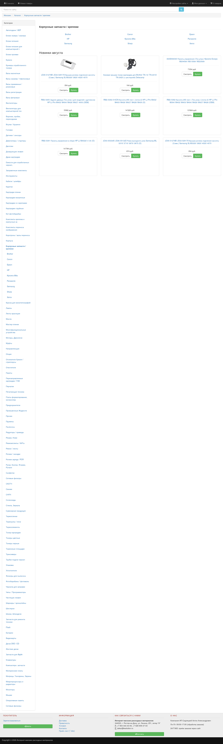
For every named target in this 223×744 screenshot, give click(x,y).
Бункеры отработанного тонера (16, 66)
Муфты (9, 343)
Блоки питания (12, 41)
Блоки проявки (12, 54)
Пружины (10, 421)
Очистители (11, 367)
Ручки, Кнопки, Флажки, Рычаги (16, 466)
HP (7, 270)
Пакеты (9, 373)
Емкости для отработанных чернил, (17, 163)
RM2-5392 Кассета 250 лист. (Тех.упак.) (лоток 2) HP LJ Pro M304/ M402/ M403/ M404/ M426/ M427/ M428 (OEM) (192, 101)
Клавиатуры (11, 660)
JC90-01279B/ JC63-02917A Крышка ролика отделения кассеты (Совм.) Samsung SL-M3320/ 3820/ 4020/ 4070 (68, 76)
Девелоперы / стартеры (16, 140)
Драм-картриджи (13, 157)
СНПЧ (8, 494)
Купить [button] (74, 90)
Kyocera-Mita (12, 275)
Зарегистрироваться (11, 720)
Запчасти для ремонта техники (15, 620)
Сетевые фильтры (13, 478)
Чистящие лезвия (13, 597)
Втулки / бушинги (13, 124)
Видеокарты (11, 638)
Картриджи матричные (15, 197)
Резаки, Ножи (11, 437)
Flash (8, 627)
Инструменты (11, 175)
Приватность (64, 723)
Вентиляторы (11, 103)
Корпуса (9, 240)
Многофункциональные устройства (16, 331)
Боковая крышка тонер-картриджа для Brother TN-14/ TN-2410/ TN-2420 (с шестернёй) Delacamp (130, 76)
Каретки (9, 186)
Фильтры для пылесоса (16, 576)
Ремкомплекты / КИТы (15, 443)
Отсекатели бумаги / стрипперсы (14, 360)
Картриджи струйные (15, 208)
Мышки (9, 695)
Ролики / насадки (13, 454)
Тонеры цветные (13, 538)
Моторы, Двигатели (14, 337)
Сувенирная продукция (16, 510)
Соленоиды (11, 500)
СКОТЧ (9, 483)
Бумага (9, 60)
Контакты (63, 728)
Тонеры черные (12, 543)
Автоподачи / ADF (13, 30)
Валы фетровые (13, 97)
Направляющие (12, 348)
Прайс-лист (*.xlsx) (67, 731)
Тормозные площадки (15, 548)
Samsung (10, 286)
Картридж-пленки (13, 192)
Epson (9, 264)
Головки (9, 129)
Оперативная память (15, 700)
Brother (9, 253)
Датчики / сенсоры (13, 135)
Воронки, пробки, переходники (13, 117)
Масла (8, 319)
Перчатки (10, 386)
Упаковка (10, 565)
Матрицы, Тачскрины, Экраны (18, 676)
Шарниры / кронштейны (16, 603)
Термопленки (11, 516)
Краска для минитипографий (18, 302)
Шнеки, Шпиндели (13, 614)
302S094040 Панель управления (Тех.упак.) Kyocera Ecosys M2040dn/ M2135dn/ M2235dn (192, 60)
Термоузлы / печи (13, 521)
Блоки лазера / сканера (16, 35)
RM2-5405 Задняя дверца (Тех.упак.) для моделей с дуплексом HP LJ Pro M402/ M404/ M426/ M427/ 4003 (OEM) (68, 101)
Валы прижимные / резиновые (14, 85)
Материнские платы (14, 670)
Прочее (9, 416)
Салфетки (10, 473)
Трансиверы (11, 554)
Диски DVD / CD (12, 643)
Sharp (9, 291)
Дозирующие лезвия (14, 151)
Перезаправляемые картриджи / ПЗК (14, 379)
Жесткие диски (12, 649)
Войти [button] (28, 726)
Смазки (9, 489)
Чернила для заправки (15, 586)
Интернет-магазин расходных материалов (35, 740)
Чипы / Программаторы (16, 592)
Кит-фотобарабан (13, 213)
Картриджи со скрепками (16, 203)
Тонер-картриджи (13, 532)
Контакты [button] (140, 734)
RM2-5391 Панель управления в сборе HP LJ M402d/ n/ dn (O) (68, 140)
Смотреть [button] (64, 90)
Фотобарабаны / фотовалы (17, 581)
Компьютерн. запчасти (15, 665)
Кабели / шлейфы (13, 181)
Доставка (63, 720)
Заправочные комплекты (16, 170)
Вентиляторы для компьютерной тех (14, 109)
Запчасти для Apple (14, 654)
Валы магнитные (13, 73)
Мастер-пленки (12, 324)
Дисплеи (9, 146)
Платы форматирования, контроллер (16, 398)
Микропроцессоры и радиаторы (14, 682)
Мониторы (10, 689)
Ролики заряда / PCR (15, 459)
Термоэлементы (13, 527)
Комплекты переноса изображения (15, 228)
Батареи (9, 632)
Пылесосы (10, 427)
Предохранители (13, 405)
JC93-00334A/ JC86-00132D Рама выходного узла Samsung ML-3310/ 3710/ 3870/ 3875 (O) (130, 142)
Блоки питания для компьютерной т (14, 47)
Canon (9, 259)
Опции (8, 354)
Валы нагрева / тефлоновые (18, 78)
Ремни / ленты (12, 448)
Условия (62, 725)
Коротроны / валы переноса (18, 235)
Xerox (9, 297)
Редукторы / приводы (15, 432)
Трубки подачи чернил (15, 559)
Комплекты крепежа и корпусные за (15, 220)
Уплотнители (11, 570)
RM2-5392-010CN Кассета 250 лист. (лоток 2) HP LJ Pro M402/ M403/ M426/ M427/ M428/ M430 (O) (130, 101)
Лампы (9, 308)
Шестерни (10, 608)
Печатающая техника (15, 391)
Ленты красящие (13, 313)
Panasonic (10, 281)
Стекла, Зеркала (13, 505)
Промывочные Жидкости (16, 410)
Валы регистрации (14, 92)
